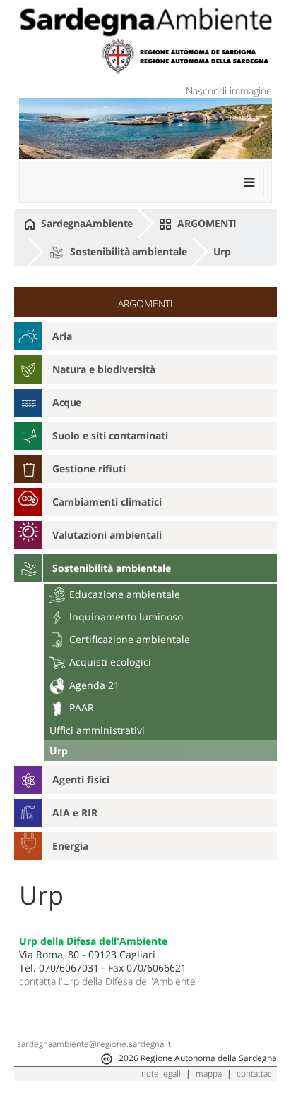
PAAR (80, 707)
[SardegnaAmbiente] (145, 22)
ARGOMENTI (205, 223)
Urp (222, 251)
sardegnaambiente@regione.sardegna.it (94, 1044)
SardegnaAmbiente (85, 223)
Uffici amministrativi (97, 730)
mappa (209, 1073)
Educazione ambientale (123, 594)
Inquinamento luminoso (124, 616)
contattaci (255, 1073)
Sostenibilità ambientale (127, 251)
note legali (161, 1073)
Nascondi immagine (229, 90)
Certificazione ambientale (128, 639)
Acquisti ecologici (108, 661)
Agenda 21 (92, 685)
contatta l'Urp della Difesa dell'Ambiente (107, 981)
